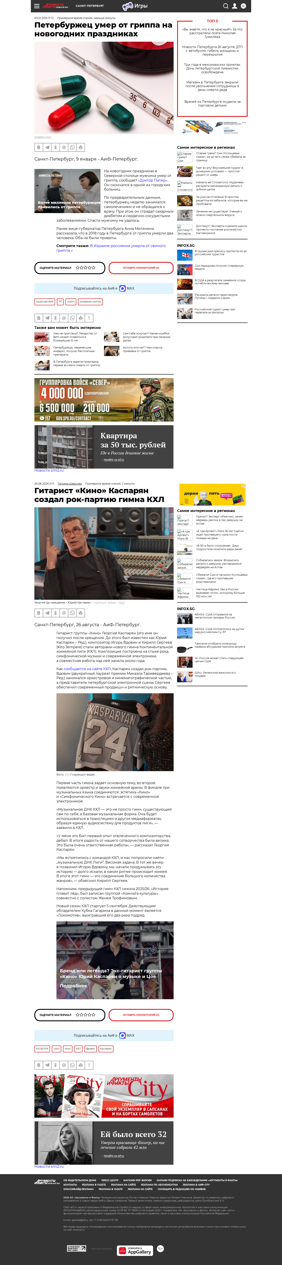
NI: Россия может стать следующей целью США (219, 660)
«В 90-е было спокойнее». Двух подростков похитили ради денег (219, 547)
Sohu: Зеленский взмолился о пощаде (215, 674)
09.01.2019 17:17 (44, 18)
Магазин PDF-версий (137, 1180)
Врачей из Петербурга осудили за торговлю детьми (212, 103)
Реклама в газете (94, 1184)
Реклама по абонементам (159, 1184)
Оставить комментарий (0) (141, 267)
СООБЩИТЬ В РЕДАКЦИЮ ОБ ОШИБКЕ (182, 1189)
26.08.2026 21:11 (44, 483)
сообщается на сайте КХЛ (87, 669)
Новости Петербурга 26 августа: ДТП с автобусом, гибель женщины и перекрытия (212, 50)
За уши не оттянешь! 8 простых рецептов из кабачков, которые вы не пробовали (221, 200)
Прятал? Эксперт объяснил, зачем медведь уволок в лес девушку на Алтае (219, 520)
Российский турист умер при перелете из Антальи (215, 311)
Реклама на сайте (123, 1184)
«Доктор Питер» (152, 180)
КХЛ (122, 602)
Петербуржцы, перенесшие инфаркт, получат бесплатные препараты (74, 351)
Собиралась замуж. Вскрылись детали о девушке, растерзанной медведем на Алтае (218, 563)
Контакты (70, 1184)
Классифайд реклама (78, 1189)
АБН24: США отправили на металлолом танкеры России (215, 616)
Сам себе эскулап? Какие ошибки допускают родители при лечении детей (146, 337)
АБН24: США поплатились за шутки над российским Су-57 (219, 631)
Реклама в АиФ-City (196, 1184)
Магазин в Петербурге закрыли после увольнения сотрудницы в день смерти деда (212, 86)
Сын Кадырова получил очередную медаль (219, 267)
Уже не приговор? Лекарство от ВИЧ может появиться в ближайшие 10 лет (75, 337)
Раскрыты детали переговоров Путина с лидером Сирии (216, 296)
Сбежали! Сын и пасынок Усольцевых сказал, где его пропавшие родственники (222, 578)
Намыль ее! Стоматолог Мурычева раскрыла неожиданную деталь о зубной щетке (219, 186)
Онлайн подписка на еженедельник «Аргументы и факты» (197, 1180)
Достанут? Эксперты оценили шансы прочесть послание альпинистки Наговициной (221, 229)
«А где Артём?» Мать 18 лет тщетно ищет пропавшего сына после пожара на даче (220, 534)
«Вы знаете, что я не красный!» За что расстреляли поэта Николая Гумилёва (212, 33)
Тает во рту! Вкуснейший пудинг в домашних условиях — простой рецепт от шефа (219, 171)
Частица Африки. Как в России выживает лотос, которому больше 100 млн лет (220, 593)
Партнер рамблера (101, 1248)
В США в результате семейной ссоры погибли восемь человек (220, 282)
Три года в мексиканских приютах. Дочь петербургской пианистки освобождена (212, 68)
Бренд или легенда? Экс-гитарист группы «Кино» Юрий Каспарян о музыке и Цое (111, 973)
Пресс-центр (109, 1180)
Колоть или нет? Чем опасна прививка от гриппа (142, 349)
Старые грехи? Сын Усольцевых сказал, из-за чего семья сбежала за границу (220, 157)
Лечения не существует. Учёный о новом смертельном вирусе (219, 213)
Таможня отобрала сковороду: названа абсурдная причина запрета (220, 645)
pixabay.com (42, 137)
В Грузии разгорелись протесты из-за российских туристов (221, 253)
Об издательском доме (79, 1180)
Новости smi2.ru (49, 470)
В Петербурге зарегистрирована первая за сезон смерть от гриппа (76, 363)
